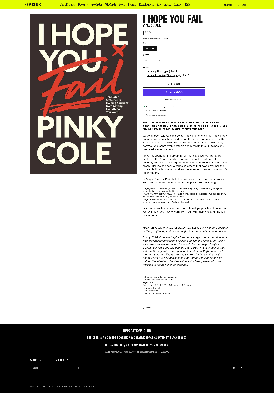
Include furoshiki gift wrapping (164, 75)
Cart (243, 4)
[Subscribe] (78, 368)
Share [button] (148, 308)
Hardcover (150, 48)
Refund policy (53, 386)
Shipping (146, 38)
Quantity (146, 55)
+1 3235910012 (164, 351)
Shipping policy (91, 386)
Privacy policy (65, 386)
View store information (156, 115)
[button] (83, 4)
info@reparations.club (148, 351)
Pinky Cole (152, 25)
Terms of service (78, 386)
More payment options (174, 99)
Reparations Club (41, 386)
